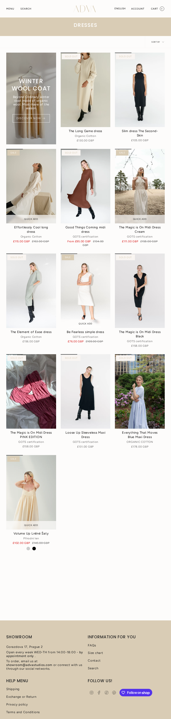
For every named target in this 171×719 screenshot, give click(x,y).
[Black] (34, 548)
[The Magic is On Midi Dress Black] (140, 291)
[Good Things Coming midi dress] (86, 186)
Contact (94, 660)
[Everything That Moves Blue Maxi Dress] (140, 391)
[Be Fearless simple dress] (86, 291)
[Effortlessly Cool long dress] (31, 186)
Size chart (95, 653)
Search (93, 668)
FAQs (92, 645)
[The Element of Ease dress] (31, 291)
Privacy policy (17, 704)
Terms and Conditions (23, 712)
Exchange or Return (21, 697)
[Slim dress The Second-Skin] (140, 90)
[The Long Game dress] (86, 90)
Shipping (13, 689)
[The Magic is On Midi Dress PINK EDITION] (31, 391)
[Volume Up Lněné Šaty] (31, 492)
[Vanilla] (28, 548)
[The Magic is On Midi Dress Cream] (140, 186)
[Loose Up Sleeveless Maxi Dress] (86, 391)
